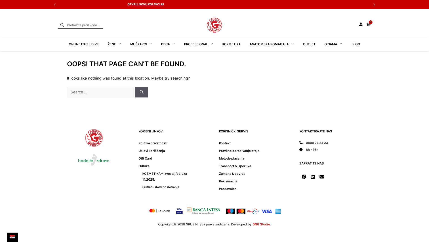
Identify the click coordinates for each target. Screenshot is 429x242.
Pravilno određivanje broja (239, 151)
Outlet (309, 44)
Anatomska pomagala (269, 44)
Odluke (144, 166)
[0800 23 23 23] (313, 142)
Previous (55, 4)
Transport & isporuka (235, 166)
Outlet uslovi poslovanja (160, 187)
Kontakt (225, 143)
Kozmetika (231, 44)
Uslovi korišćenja (152, 151)
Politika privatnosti (153, 143)
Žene (112, 44)
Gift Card (145, 158)
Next (374, 4)
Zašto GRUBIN (237, 4)
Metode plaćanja (231, 158)
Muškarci (138, 44)
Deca (165, 44)
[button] (303, 176)
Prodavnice (227, 189)
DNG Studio (261, 224)
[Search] (141, 92)
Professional (196, 44)
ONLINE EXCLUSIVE (84, 44)
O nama (330, 44)
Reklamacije (228, 181)
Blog (355, 44)
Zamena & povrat (232, 173)
